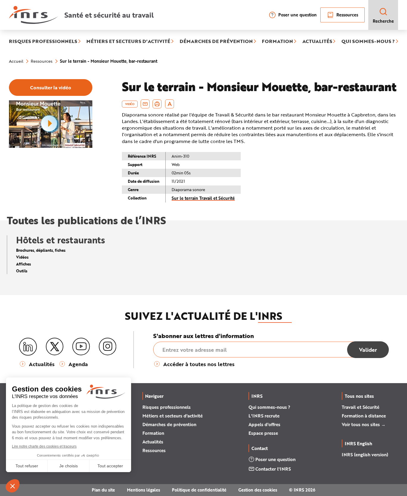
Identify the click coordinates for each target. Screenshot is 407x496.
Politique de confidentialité (199, 490)
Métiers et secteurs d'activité (172, 415)
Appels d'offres (264, 424)
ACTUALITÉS (317, 41)
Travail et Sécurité (360, 407)
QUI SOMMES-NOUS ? (368, 41)
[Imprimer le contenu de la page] (157, 104)
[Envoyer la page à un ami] (145, 104)
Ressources (347, 15)
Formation (153, 433)
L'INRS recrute (263, 415)
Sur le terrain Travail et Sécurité (203, 198)
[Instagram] (107, 346)
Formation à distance (364, 415)
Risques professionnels (166, 407)
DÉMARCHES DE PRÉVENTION (216, 41)
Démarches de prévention (169, 424)
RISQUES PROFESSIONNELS (43, 41)
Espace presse (263, 433)
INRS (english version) (365, 454)
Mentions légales (143, 490)
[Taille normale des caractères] (169, 104)
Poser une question (297, 15)
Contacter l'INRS (273, 469)
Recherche (383, 21)
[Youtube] (81, 346)
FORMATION (277, 41)
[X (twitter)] (54, 346)
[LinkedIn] (28, 346)
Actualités (152, 441)
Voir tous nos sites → (364, 424)
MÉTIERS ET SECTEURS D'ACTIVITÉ (128, 41)
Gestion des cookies (257, 490)
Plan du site (103, 490)
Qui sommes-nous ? (269, 407)
